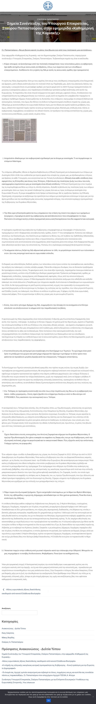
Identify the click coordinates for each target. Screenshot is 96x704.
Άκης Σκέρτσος (8, 633)
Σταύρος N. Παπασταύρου (48, 19)
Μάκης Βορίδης (8, 637)
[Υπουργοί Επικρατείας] (48, 6)
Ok (49, 700)
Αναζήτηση (6, 608)
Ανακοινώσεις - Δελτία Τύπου (14, 628)
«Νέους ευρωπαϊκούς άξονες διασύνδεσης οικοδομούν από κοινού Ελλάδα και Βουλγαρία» (39, 661)
